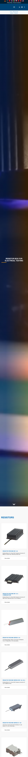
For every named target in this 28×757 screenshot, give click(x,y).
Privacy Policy (10, 2)
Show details (7, 558)
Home (11, 11)
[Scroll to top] (21, 750)
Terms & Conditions (17, 2)
